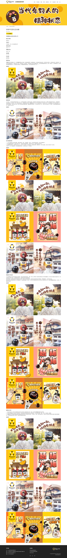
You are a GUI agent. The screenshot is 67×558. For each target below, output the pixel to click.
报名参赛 (54, 2)
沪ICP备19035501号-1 (58, 554)
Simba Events (32, 552)
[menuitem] (34, 2)
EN (59, 2)
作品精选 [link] (7, 26)
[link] (11, 26)
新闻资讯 (47, 2)
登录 (57, 2)
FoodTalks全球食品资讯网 (33, 551)
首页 (34, 2)
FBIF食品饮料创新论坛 (33, 550)
